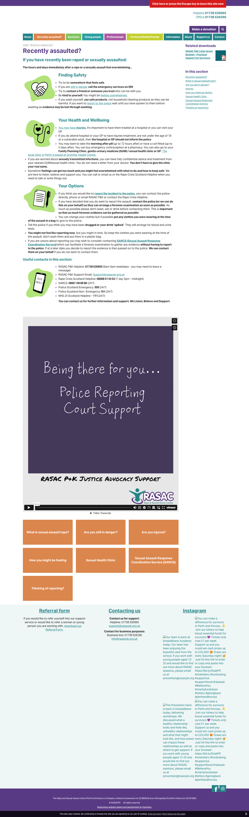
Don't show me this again (173, 814)
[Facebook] (215, 788)
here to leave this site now (188, 4)
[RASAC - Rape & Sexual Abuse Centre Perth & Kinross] (55, 17)
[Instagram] (222, 788)
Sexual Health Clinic (196, 96)
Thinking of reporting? (197, 107)
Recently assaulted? (41, 45)
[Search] (222, 29)
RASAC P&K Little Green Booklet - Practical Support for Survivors (199, 55)
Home (26, 45)
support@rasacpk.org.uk (124, 626)
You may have (72, 128)
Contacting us (124, 611)
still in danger (79, 87)
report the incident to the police (115, 193)
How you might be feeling (198, 92)
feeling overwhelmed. (114, 95)
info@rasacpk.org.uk (124, 639)
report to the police (99, 103)
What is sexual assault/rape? (200, 80)
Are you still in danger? (197, 84)
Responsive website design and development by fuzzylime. (124, 807)
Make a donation (204, 29)
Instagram (194, 611)
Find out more (154, 814)
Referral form (54, 611)
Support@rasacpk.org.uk (108, 274)
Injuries (189, 88)
